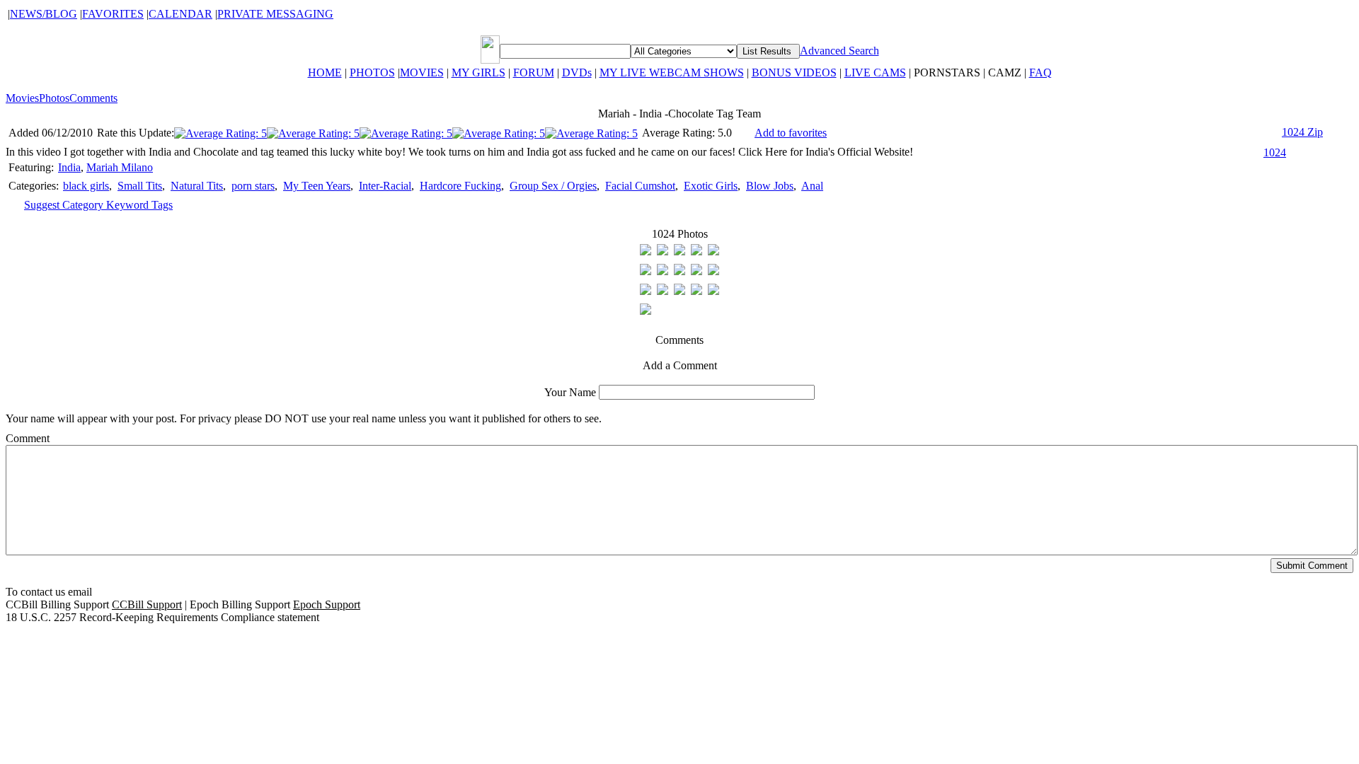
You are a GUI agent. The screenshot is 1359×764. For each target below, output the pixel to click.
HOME (325, 72)
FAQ (1040, 72)
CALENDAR (180, 14)
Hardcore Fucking (460, 186)
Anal (812, 186)
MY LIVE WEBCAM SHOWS (672, 72)
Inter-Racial (385, 186)
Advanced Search (839, 51)
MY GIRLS (478, 72)
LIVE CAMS (875, 72)
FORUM (533, 72)
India (69, 167)
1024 (1274, 152)
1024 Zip (1302, 132)
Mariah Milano (119, 167)
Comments (93, 98)
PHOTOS (372, 72)
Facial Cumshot (640, 186)
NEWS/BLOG (43, 14)
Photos (54, 98)
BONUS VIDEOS (794, 72)
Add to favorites (791, 133)
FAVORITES (113, 14)
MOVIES (422, 72)
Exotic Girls (711, 186)
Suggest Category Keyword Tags (98, 205)
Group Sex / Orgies (553, 186)
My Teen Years (316, 186)
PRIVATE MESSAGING (275, 14)
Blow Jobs (769, 186)
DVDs (577, 72)
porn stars (253, 186)
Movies (22, 98)
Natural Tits (197, 186)
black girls (86, 186)
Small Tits (139, 186)
